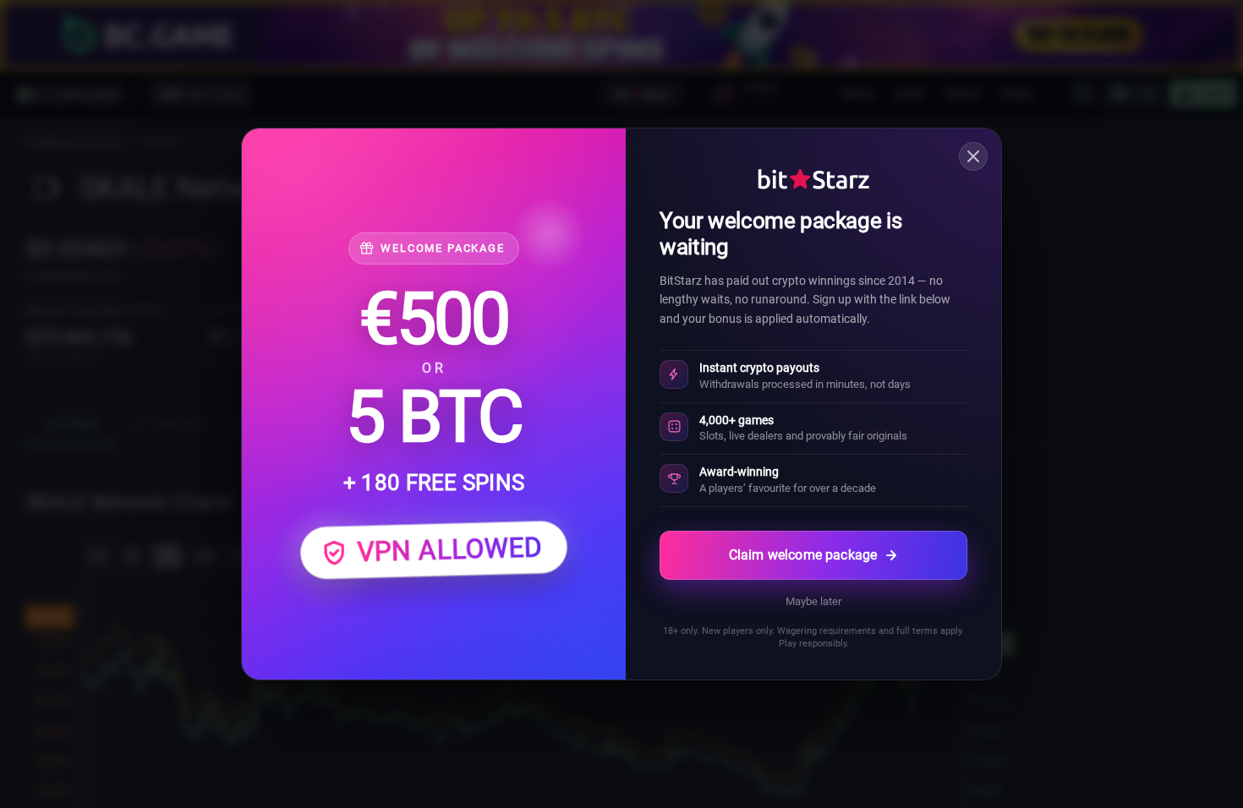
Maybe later (813, 601)
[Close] (973, 156)
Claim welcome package (803, 555)
